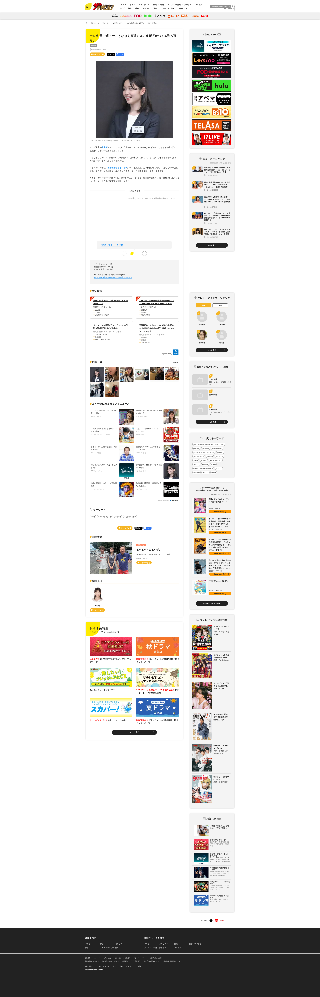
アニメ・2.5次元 (174, 4)
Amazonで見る (220, 511)
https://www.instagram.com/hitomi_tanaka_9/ (113, 277)
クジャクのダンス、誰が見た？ (203, 452)
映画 (155, 4)
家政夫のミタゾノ (216, 460)
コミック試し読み (168, 8)
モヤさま (118, 516)
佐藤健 (213, 472)
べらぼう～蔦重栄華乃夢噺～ (203, 468)
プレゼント (182, 8)
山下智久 (204, 460)
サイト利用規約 (135, 961)
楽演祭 (139, 966)
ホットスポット (198, 456)
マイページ (97, 958)
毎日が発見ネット (90, 966)
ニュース (122, 4)
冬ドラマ (219, 468)
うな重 (134, 516)
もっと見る (134, 732)
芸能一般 (105, 23)
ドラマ (132, 4)
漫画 (155, 8)
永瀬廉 (195, 460)
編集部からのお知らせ (156, 958)
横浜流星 (196, 448)
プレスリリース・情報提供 (122, 958)
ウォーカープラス (104, 966)
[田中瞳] (97, 599)
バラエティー (144, 4)
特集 (130, 8)
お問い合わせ (107, 958)
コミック (198, 4)
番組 (137, 8)
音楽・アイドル (195, 944)
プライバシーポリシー (140, 958)
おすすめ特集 (99, 628)
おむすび (196, 464)
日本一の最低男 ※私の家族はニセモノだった (208, 444)
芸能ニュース (95, 23)
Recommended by (163, 500)
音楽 (162, 4)
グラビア (187, 4)
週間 (220, 305)
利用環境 (125, 961)
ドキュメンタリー (107, 947)
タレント (146, 8)
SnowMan (205, 448)
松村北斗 (210, 456)
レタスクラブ (130, 966)
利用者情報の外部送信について (171, 961)
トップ (121, 8)
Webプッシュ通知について (151, 961)
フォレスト (219, 456)
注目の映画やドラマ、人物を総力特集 (104, 632)
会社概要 (87, 958)
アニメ (102, 944)
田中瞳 (105, 147)
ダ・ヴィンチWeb (117, 966)
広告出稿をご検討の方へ (92, 961)
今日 (203, 305)
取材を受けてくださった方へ (110, 961)
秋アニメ (205, 472)
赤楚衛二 (220, 452)
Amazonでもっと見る (212, 603)
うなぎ (126, 516)
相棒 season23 (217, 448)
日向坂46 (196, 472)
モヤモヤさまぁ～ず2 (117, 167)
